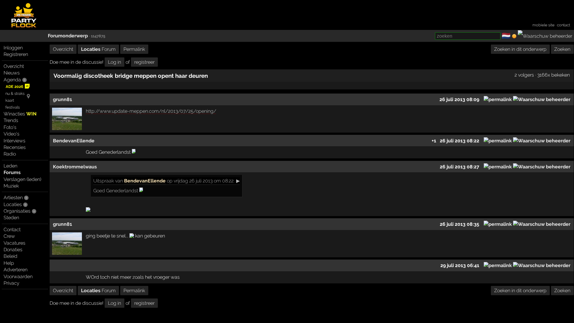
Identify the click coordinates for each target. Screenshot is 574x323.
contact (563, 25)
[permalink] (498, 99)
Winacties (20, 114)
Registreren (16, 54)
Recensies (15, 147)
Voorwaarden (18, 276)
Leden (10, 166)
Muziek (11, 186)
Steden (11, 217)
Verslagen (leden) (22, 179)
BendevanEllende (145, 181)
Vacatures (14, 243)
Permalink (134, 49)
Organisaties (17, 211)
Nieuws (12, 73)
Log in (114, 62)
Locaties (13, 204)
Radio (10, 154)
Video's (11, 134)
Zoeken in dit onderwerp (520, 49)
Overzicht (14, 66)
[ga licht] (514, 36)
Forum (98, 49)
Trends (11, 120)
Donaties (13, 249)
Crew (9, 236)
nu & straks (15, 93)
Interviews (14, 141)
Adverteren (16, 269)
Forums (12, 172)
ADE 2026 (14, 86)
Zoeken (562, 49)
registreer (144, 62)
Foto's (10, 127)
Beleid (10, 256)
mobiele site (543, 25)
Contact (12, 229)
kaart (9, 100)
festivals (12, 107)
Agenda (12, 80)
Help (9, 263)
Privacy (11, 283)
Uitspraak (103, 181)
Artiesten (13, 197)
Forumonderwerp (68, 36)
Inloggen (13, 48)
